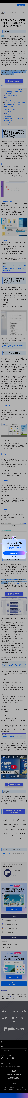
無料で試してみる (14, 553)
